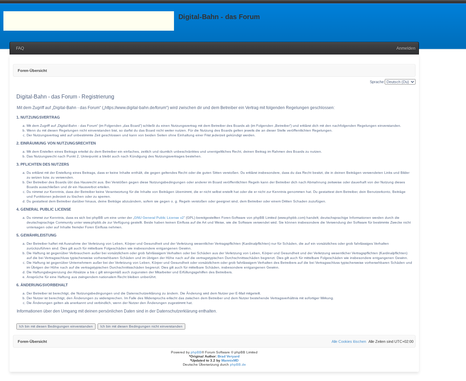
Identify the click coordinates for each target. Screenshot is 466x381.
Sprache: (377, 82)
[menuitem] (18, 48)
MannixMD (229, 360)
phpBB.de (238, 364)
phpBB (196, 352)
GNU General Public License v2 (159, 217)
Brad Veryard (228, 356)
